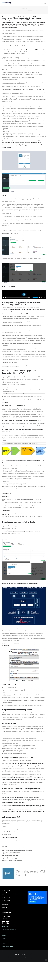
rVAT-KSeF (4, 935)
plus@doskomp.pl (5, 904)
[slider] (16, 297)
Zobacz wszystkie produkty (7, 946)
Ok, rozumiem (32, 901)
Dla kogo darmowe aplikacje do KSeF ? (11, 858)
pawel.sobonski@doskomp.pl (11, 840)
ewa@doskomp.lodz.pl (9, 831)
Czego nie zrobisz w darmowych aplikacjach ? (12, 860)
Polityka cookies (5, 926)
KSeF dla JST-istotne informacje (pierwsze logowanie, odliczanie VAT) (17, 850)
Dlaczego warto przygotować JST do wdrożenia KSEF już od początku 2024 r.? (19, 848)
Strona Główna (19, 10)
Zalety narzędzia (6, 853)
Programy (25, 10)
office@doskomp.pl (6, 908)
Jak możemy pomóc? (7, 862)
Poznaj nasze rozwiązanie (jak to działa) (11, 852)
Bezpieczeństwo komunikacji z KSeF (10, 855)
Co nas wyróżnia (6, 857)
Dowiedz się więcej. (33, 899)
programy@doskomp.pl (7, 892)
